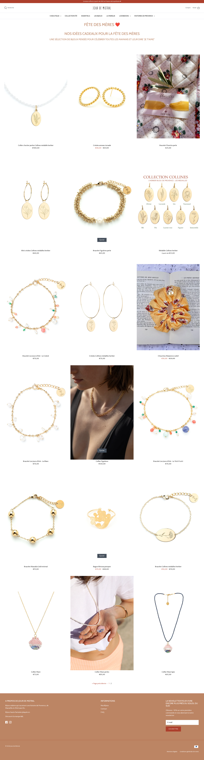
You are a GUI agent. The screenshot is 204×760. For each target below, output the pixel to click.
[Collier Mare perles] (101, 623)
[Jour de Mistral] (102, 8)
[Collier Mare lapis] (168, 623)
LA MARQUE (110, 16)
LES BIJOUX (98, 16)
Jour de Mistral (15, 746)
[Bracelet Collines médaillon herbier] (168, 518)
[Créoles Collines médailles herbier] (101, 307)
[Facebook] (6, 722)
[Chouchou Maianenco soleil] (168, 307)
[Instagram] (10, 722)
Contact (104, 709)
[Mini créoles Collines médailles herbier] (35, 202)
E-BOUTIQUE (54, 16)
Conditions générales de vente (189, 752)
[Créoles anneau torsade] (101, 96)
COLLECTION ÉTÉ (71, 16)
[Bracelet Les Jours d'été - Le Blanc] (35, 412)
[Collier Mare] (35, 623)
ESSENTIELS (85, 16)
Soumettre (173, 729)
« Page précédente (99, 683)
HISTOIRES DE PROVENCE (143, 16)
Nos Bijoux (105, 705)
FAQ (102, 712)
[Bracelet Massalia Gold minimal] (35, 518)
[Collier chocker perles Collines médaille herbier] (35, 96)
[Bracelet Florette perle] (168, 96)
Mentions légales (172, 752)
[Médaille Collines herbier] (168, 202)
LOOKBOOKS (124, 16)
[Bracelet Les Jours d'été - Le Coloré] (35, 307)
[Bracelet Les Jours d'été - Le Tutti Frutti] (168, 412)
